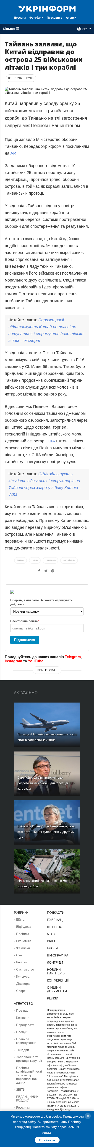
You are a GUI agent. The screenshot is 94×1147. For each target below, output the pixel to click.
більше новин (47, 670)
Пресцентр (54, 18)
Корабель (69, 560)
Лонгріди (55, 962)
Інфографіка (57, 955)
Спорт (20, 991)
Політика (22, 934)
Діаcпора (23, 983)
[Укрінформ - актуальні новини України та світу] (47, 8)
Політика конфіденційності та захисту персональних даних (29, 1075)
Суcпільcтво (25, 969)
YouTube (35, 661)
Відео (52, 941)
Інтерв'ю (54, 927)
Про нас (22, 1010)
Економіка (23, 941)
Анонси (71, 18)
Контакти (22, 1017)
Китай (20, 560)
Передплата (25, 1025)
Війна (20, 919)
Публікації (55, 920)
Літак (34, 560)
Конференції (58, 980)
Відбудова (23, 926)
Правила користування (26, 1041)
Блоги (52, 948)
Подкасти (55, 912)
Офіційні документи (57, 989)
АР (12, 153)
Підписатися (24, 640)
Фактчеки (23, 948)
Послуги (20, 18)
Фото (51, 934)
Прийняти (47, 1140)
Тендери (22, 1050)
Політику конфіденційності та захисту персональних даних (48, 1127)
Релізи (52, 998)
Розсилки (23, 1107)
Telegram (73, 657)
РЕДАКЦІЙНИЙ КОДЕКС (27, 1098)
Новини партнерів (56, 971)
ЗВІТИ (20, 1089)
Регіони (21, 962)
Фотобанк (36, 18)
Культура (22, 976)
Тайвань (50, 560)
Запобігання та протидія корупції (29, 1058)
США (50, 441)
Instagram (13, 661)
